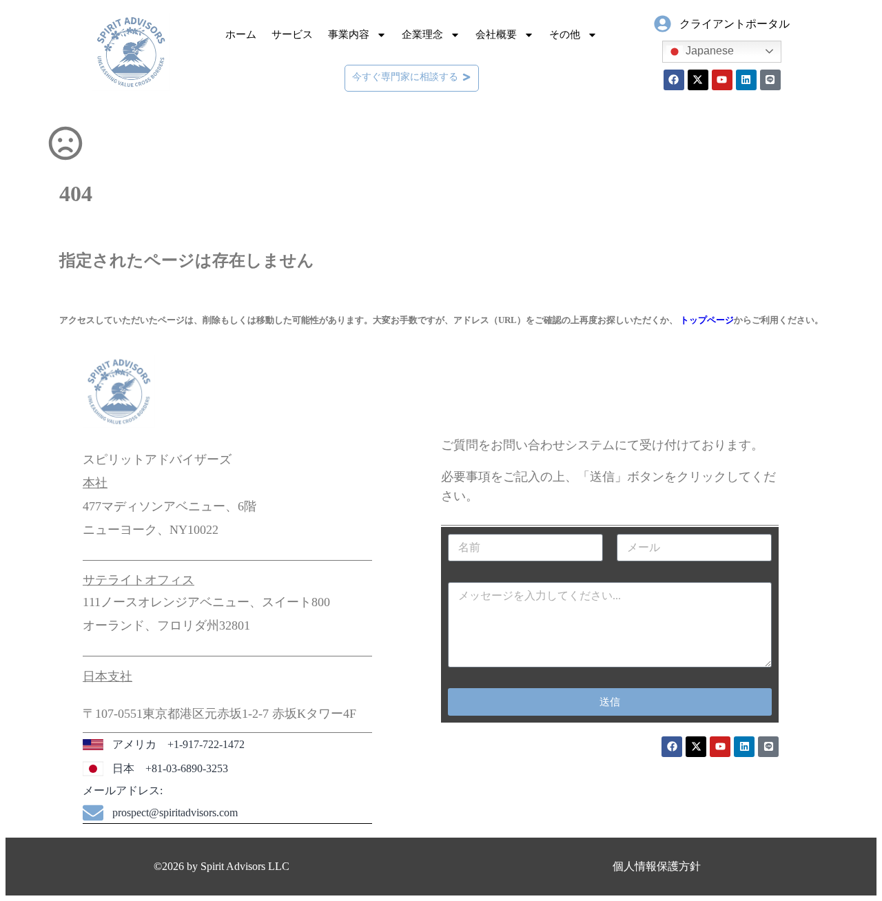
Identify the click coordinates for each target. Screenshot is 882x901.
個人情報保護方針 (657, 866)
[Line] (770, 80)
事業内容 (348, 34)
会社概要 (496, 34)
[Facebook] (674, 80)
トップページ (707, 320)
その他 (564, 34)
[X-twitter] (698, 80)
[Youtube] (722, 80)
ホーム (240, 34)
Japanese (708, 50)
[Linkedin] (746, 80)
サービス (292, 34)
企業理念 (422, 34)
